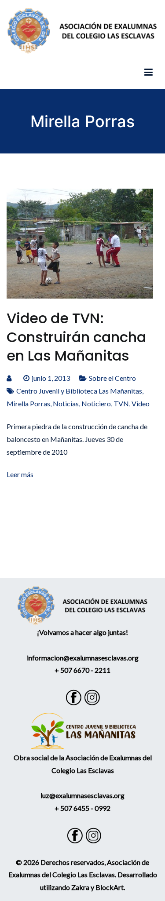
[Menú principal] (148, 72)
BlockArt (109, 887)
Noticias (66, 403)
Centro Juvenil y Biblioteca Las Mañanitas (79, 391)
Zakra (80, 887)
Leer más (20, 474)
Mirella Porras (28, 403)
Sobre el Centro (112, 378)
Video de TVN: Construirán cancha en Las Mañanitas (76, 336)
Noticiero (96, 403)
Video (141, 403)
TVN (121, 403)
